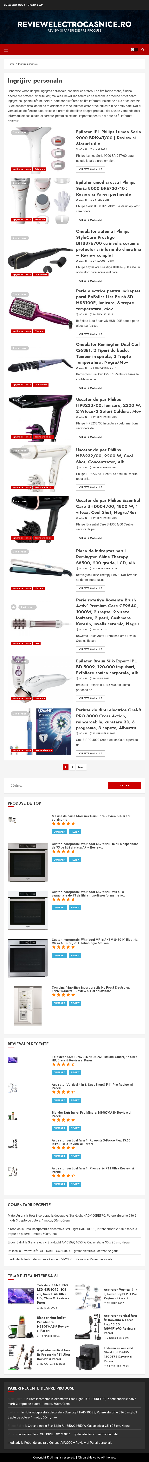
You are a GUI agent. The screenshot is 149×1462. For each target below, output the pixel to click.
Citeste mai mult (90, 169)
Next (81, 767)
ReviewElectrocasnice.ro (74, 24)
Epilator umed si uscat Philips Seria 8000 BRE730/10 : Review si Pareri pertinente (40, 201)
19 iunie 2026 (115, 1303)
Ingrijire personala (21, 169)
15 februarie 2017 (104, 733)
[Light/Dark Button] (134, 49)
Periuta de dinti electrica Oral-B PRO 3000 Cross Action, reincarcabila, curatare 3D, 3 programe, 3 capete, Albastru (40, 731)
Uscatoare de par (44, 436)
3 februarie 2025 (118, 1366)
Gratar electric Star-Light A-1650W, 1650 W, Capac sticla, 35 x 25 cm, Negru (79, 1242)
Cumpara (59, 831)
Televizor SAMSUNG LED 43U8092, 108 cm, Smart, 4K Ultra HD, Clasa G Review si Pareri (21, 1296)
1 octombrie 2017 (104, 368)
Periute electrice (43, 750)
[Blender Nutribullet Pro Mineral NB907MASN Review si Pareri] (12, 1115)
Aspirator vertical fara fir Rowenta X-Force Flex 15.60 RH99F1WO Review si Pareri (87, 1327)
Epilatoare (40, 169)
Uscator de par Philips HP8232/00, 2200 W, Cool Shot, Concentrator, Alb (40, 468)
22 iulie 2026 (48, 1308)
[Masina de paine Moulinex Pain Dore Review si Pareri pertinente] (12, 819)
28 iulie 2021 (101, 200)
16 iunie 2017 (101, 678)
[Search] (142, 49)
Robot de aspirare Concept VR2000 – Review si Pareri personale (68, 1259)
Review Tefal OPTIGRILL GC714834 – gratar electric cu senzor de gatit (70, 1251)
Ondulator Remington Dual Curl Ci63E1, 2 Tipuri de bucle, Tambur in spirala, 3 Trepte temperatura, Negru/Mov (40, 366)
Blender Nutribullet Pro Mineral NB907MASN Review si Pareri (21, 1327)
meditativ (14, 1259)
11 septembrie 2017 (105, 568)
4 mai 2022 (100, 149)
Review (75, 831)
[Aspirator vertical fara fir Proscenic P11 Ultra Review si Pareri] (12, 1171)
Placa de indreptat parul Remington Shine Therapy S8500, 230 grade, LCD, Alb (40, 569)
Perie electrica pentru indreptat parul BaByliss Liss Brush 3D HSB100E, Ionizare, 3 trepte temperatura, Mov (40, 312)
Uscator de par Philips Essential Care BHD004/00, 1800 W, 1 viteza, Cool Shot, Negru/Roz (40, 519)
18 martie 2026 (50, 1336)
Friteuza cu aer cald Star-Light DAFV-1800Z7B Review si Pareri (87, 1357)
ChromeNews (87, 1457)
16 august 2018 (103, 314)
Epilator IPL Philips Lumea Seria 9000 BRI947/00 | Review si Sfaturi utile (40, 150)
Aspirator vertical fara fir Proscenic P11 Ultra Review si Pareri (21, 1357)
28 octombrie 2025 (53, 1364)
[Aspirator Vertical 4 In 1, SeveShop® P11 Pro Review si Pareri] (12, 1087)
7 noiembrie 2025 (118, 1338)
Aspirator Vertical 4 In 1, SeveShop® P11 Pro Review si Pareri (87, 1296)
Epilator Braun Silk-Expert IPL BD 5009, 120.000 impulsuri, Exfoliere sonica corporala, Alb (40, 679)
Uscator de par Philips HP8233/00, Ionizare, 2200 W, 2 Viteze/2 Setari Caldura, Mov (40, 418)
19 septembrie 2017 (105, 417)
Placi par (39, 331)
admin (83, 149)
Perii (37, 643)
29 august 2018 (103, 261)
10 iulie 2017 (101, 629)
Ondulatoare (41, 274)
